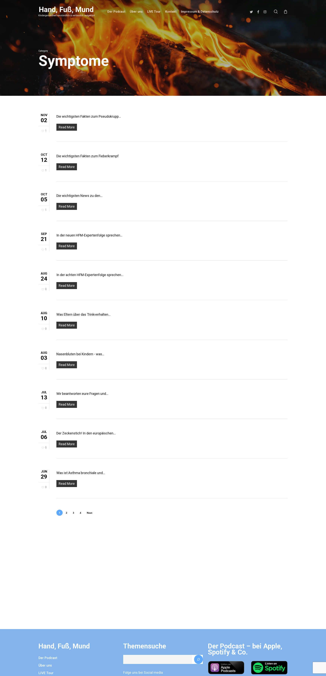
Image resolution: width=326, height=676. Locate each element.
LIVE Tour (46, 673)
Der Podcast (47, 658)
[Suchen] (198, 659)
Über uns (45, 665)
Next (89, 512)
